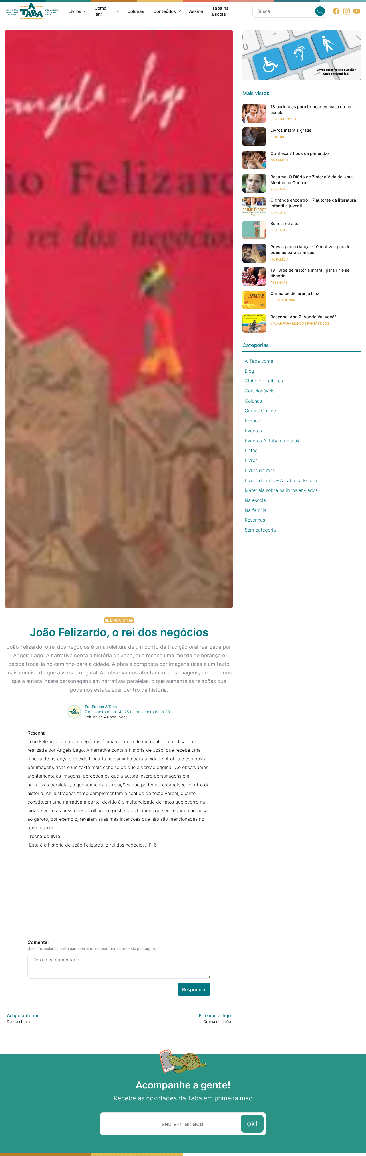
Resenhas (278, 189)
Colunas (135, 11)
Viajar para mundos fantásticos (299, 323)
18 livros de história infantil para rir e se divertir (309, 273)
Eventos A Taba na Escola (273, 440)
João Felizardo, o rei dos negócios (119, 632)
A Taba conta (259, 361)
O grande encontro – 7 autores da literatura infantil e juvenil (313, 203)
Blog (249, 371)
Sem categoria (283, 119)
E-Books (277, 137)
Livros (75, 11)
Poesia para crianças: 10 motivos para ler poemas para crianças (311, 249)
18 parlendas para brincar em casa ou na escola (310, 109)
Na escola (255, 500)
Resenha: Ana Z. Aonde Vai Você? (303, 316)
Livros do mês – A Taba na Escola (281, 480)
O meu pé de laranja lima (294, 293)
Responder (194, 989)
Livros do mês (260, 470)
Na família (279, 160)
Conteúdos (164, 11)
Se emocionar (119, 620)
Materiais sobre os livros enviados (281, 490)
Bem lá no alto (284, 223)
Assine (196, 11)
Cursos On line (260, 410)
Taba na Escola (220, 11)
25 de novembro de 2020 (147, 711)
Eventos (278, 212)
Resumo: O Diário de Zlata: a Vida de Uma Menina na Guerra (311, 179)
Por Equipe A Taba (101, 706)
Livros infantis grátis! (291, 130)
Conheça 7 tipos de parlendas (300, 153)
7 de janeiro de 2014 (103, 711)
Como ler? (100, 11)
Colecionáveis (259, 391)
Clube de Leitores (264, 381)
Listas (251, 450)
